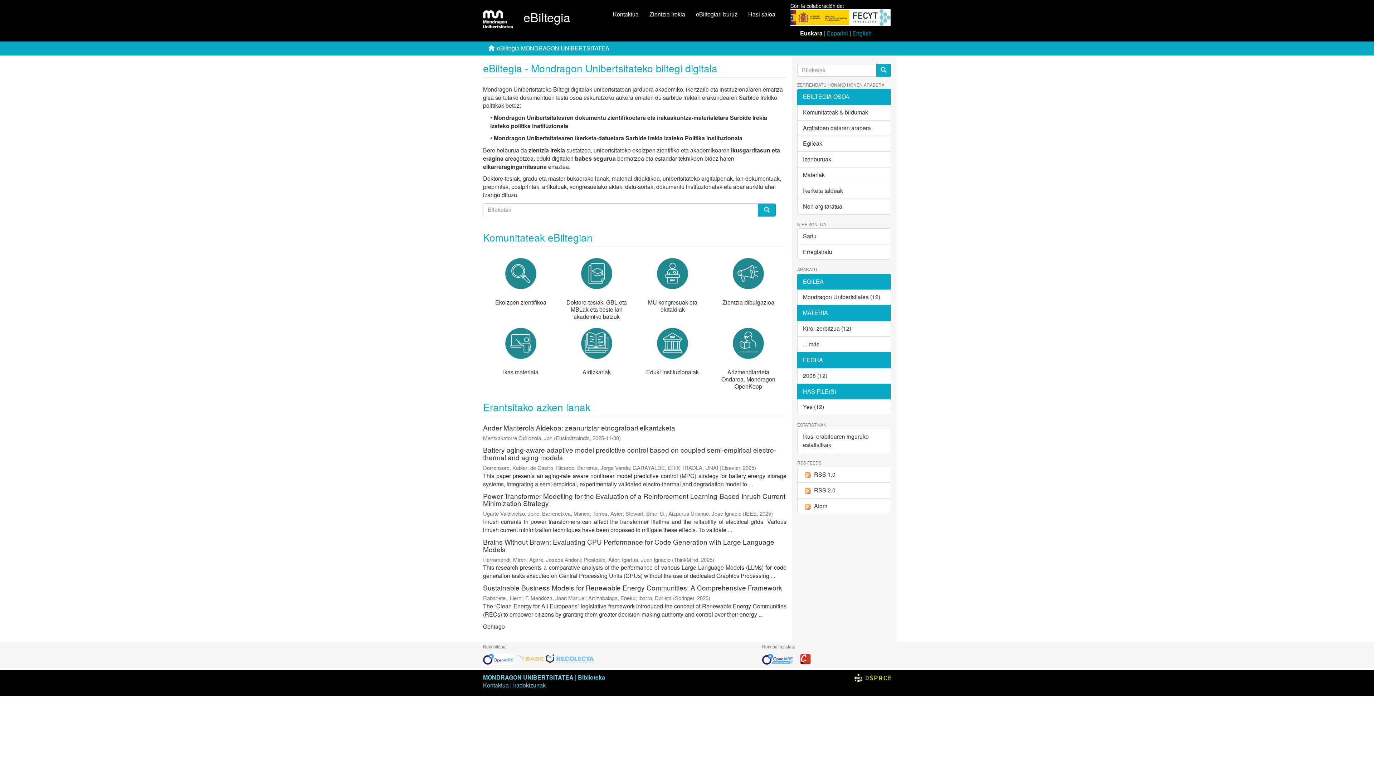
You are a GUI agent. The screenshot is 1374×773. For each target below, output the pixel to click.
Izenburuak (817, 159)
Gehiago (494, 626)
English (862, 33)
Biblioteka (591, 677)
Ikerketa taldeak (823, 190)
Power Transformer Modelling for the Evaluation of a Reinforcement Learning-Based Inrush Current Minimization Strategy (634, 499)
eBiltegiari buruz (716, 14)
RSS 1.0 (824, 474)
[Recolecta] (570, 658)
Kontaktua (626, 14)
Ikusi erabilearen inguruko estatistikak (836, 440)
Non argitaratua (822, 206)
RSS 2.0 (824, 490)
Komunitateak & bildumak (835, 112)
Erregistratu (817, 252)
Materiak (814, 175)
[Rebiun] (805, 658)
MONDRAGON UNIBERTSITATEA (528, 677)
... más (811, 344)
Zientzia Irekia (667, 14)
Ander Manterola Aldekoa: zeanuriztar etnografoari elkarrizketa (579, 427)
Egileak (812, 143)
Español (837, 33)
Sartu (810, 236)
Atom (820, 506)
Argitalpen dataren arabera (837, 128)
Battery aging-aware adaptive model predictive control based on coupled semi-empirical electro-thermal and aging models (629, 453)
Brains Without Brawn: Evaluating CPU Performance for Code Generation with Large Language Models (628, 545)
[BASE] (531, 658)
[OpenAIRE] (500, 658)
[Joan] (883, 70)
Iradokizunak (529, 685)
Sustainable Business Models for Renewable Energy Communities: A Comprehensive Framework (632, 587)
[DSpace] (872, 677)
